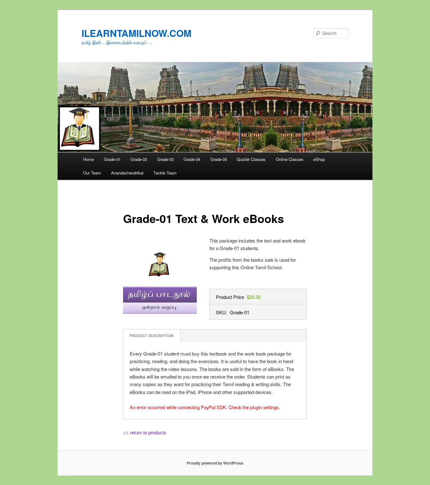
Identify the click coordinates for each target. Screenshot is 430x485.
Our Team (92, 173)
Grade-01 (112, 159)
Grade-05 (218, 159)
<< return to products (144, 432)
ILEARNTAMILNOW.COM (136, 33)
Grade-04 (192, 159)
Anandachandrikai (127, 173)
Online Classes (289, 159)
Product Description (152, 336)
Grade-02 (138, 159)
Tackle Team (165, 173)
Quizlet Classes (251, 159)
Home (88, 159)
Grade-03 (165, 159)
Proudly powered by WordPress (215, 463)
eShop (319, 159)
